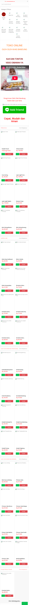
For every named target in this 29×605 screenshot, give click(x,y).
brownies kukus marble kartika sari (6, 338)
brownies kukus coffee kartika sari (6, 312)
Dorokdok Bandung (21, 396)
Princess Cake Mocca (7, 506)
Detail (9, 154)
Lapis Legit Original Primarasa (6, 201)
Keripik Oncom (5, 148)
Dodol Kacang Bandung (19, 370)
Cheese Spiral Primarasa (19, 149)
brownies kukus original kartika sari (21, 338)
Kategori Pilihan (6, 9)
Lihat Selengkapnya (23, 127)
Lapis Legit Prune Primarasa (20, 175)
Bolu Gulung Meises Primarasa (7, 228)
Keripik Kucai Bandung (21, 422)
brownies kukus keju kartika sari (21, 312)
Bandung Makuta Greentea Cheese (20, 559)
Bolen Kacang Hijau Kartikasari (6, 286)
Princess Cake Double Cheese (21, 533)
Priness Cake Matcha (7, 532)
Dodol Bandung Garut (7, 369)
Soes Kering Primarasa (5, 175)
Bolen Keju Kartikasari (7, 259)
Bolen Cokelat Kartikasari (19, 259)
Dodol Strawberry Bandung (6, 396)
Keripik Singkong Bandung (20, 449)
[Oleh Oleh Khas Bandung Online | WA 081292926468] (9, 1)
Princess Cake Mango (21, 506)
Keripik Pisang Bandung (5, 449)
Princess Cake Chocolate (5, 559)
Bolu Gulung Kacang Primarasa (21, 228)
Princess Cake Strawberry (19, 480)
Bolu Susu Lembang (7, 480)
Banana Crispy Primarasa (19, 201)
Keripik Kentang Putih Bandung (7, 422)
